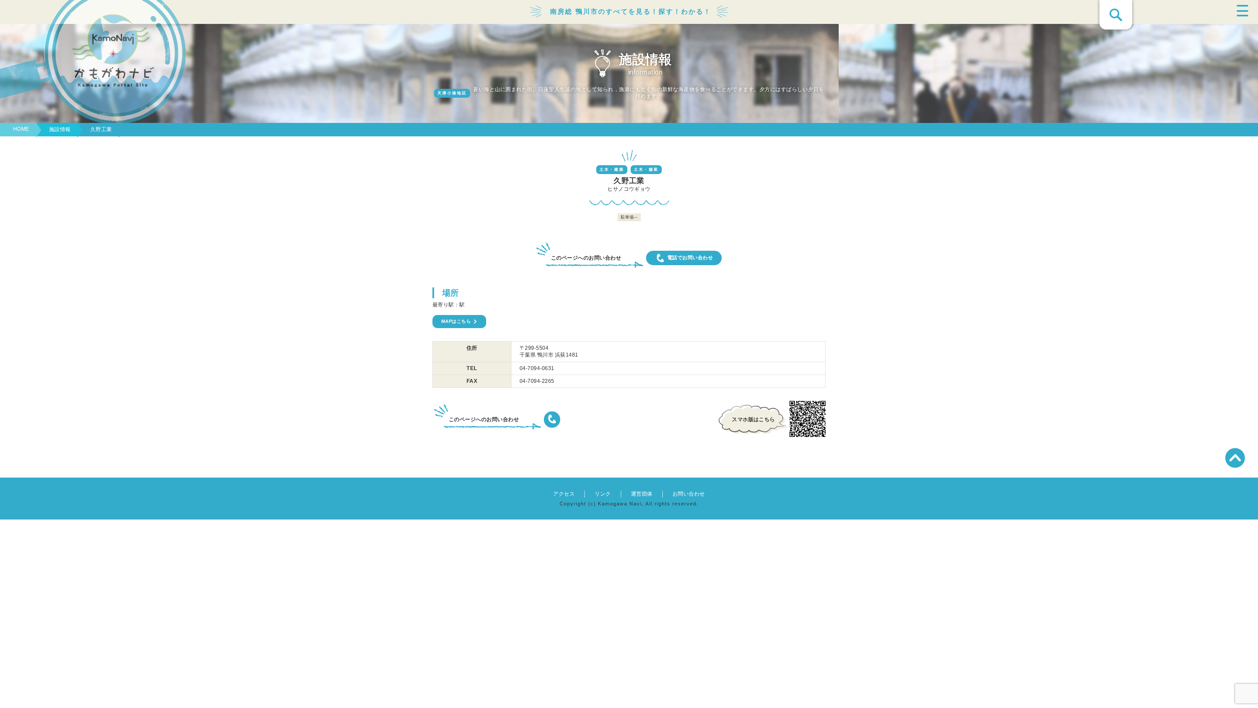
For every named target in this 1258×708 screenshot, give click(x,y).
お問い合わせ (689, 494)
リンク (603, 494)
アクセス (564, 494)
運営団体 (642, 494)
